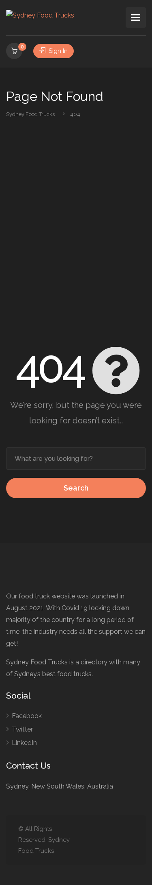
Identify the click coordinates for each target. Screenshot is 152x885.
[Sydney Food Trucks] (40, 15)
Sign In (57, 51)
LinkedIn (24, 743)
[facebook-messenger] (115, 840)
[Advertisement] (76, 232)
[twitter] (88, 840)
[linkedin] (102, 840)
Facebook (27, 716)
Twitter (22, 729)
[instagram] (129, 840)
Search (76, 488)
